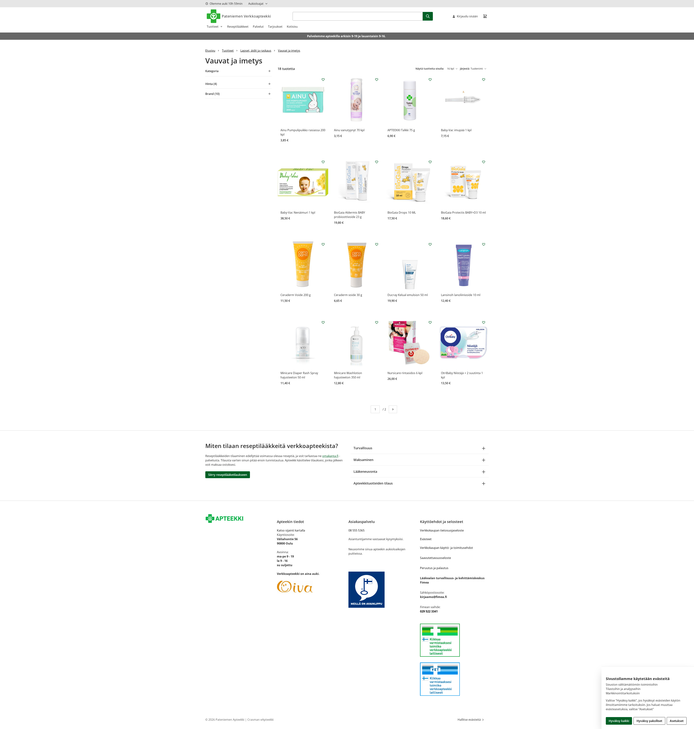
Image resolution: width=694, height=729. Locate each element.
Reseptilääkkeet (238, 27)
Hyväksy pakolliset (649, 721)
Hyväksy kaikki (619, 721)
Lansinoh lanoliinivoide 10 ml (460, 295)
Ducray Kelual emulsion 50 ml (407, 295)
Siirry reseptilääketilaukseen (227, 475)
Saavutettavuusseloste (435, 558)
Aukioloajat (256, 4)
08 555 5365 (356, 530)
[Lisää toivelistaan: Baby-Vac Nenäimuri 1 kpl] (323, 162)
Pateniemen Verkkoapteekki (246, 16)
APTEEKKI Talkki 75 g (401, 130)
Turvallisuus (363, 448)
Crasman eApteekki (260, 720)
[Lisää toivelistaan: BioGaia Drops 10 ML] (430, 162)
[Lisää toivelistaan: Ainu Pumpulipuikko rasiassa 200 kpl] (323, 79)
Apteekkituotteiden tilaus (373, 483)
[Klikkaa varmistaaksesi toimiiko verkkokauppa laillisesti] (454, 640)
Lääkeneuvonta (365, 471)
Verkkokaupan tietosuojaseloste (442, 530)
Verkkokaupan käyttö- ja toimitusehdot (446, 548)
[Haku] (428, 16)
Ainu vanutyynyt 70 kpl (349, 130)
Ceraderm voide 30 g (348, 295)
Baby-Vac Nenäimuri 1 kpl (297, 213)
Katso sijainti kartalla (291, 530)
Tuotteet (213, 27)
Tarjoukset (275, 27)
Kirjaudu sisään (467, 16)
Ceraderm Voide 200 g (295, 295)
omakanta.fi (330, 456)
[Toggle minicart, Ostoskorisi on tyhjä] (485, 16)
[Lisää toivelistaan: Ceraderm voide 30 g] (376, 244)
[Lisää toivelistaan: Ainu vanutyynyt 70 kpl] (376, 79)
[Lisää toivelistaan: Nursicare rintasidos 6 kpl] (430, 322)
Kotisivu (292, 27)
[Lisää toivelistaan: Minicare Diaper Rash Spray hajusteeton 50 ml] (323, 322)
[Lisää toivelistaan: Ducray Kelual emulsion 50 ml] (430, 244)
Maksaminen (363, 460)
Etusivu (210, 51)
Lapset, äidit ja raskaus (255, 51)
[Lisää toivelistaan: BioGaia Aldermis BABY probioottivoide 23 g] (376, 162)
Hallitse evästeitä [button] (469, 720)
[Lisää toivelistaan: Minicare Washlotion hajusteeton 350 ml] (376, 322)
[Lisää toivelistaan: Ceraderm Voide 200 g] (323, 244)
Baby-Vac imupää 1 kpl (456, 130)
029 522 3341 (429, 611)
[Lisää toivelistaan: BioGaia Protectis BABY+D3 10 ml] (483, 162)
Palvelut (258, 27)
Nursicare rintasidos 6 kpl (404, 373)
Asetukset (677, 721)
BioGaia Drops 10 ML (401, 213)
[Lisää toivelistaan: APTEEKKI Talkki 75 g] (430, 79)
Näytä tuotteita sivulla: (430, 68)
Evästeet (426, 539)
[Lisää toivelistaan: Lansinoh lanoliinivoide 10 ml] (483, 244)
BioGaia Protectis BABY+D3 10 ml (463, 213)
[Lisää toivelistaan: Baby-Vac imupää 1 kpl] (483, 79)
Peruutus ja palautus (434, 568)
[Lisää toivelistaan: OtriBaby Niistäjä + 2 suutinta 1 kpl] (483, 322)
